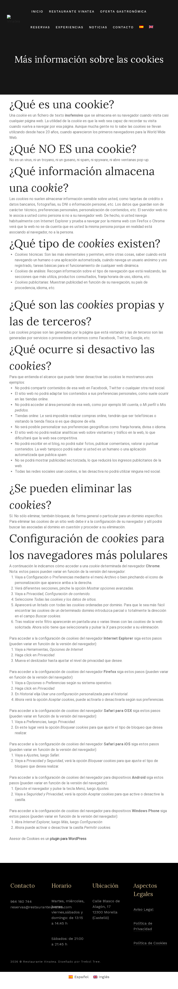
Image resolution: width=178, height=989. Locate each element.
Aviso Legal (143, 909)
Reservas (40, 27)
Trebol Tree (90, 961)
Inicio (37, 11)
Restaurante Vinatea (72, 11)
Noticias (98, 27)
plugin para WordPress (68, 838)
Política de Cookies (150, 943)
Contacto (123, 27)
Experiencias (69, 27)
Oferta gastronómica (123, 11)
